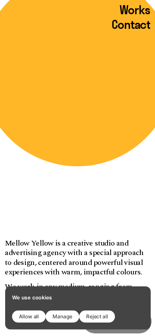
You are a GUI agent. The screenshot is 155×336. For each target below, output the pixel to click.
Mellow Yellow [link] (32, 18)
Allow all (29, 316)
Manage (62, 316)
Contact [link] (131, 25)
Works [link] (135, 10)
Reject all (97, 316)
